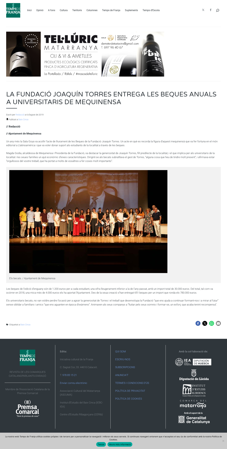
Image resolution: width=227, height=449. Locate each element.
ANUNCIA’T (121, 375)
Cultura (64, 10)
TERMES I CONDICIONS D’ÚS (132, 382)
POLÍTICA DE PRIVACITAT (130, 390)
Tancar (101, 444)
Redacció (20, 114)
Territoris (77, 10)
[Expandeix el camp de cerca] (217, 10)
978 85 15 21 (69, 375)
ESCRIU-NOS (122, 359)
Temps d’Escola (151, 10)
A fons (51, 10)
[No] (223, 440)
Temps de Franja (111, 10)
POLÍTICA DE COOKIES (128, 398)
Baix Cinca (23, 119)
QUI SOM (120, 351)
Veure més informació (120, 444)
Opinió (39, 10)
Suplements (131, 10)
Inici (29, 10)
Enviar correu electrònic (73, 382)
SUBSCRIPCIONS (125, 367)
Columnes (91, 10)
